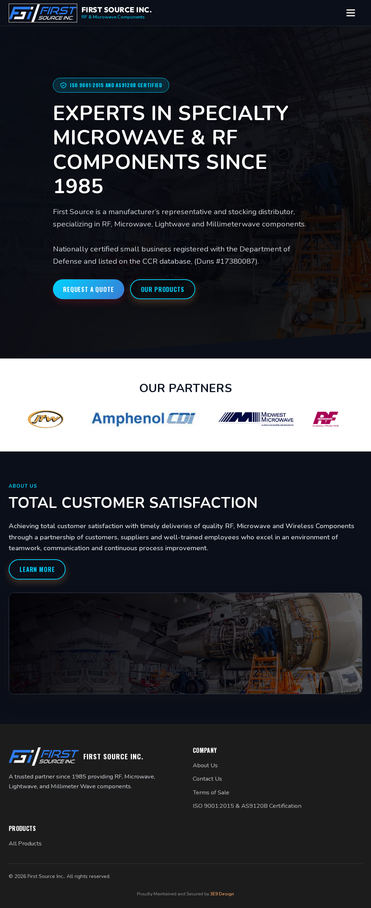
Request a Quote (88, 289)
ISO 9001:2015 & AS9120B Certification (247, 806)
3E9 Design (222, 894)
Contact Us (207, 779)
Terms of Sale (211, 792)
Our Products (162, 289)
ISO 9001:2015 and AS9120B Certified (116, 85)
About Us (205, 765)
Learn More (37, 569)
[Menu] (354, 13)
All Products (25, 843)
